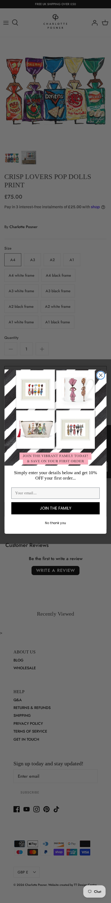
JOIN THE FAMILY (55, 508)
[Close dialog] (101, 375)
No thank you (55, 523)
